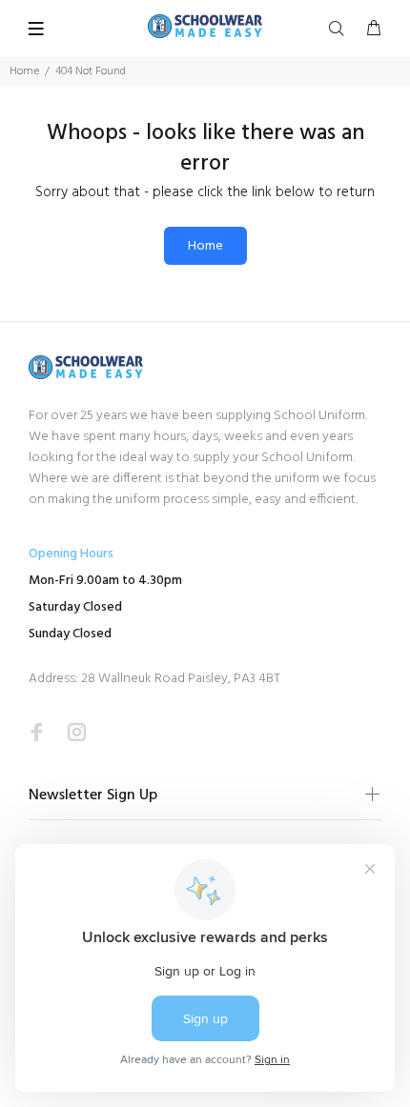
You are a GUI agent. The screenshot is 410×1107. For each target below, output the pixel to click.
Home (24, 71)
